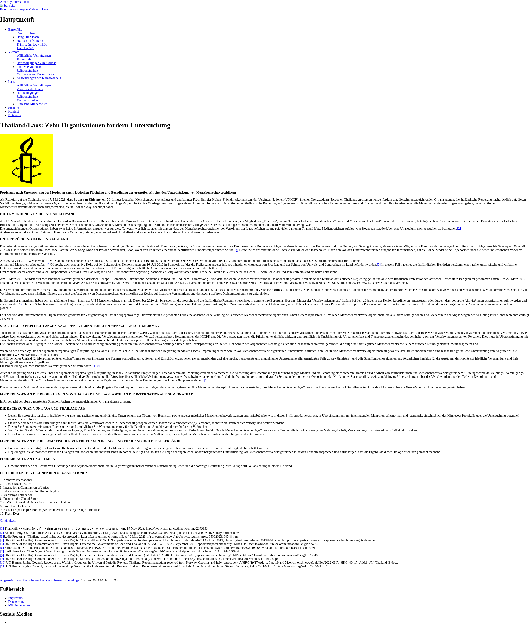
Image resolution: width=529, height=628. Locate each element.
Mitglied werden (19, 605)
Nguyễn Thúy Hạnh (30, 40)
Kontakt (13, 111)
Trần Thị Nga (25, 48)
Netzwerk (14, 115)
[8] (22, 304)
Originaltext (7, 520)
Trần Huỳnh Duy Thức (32, 44)
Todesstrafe (24, 59)
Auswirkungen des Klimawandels (39, 78)
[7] (258, 272)
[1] (313, 225)
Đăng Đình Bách (28, 37)
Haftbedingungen (28, 93)
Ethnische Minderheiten (32, 104)
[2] (459, 228)
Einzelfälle (15, 29)
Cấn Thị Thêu (26, 33)
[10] (97, 366)
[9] (199, 340)
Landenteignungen (29, 66)
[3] (236, 250)
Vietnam (13, 52)
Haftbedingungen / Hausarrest (36, 63)
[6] (220, 268)
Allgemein (7, 580)
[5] (379, 264)
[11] (206, 380)
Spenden (14, 107)
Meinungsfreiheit (28, 100)
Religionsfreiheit (27, 70)
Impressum (15, 598)
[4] (47, 264)
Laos (11, 81)
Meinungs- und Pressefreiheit (36, 74)
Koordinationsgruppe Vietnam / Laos (24, 9)
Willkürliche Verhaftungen (34, 55)
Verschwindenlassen (30, 89)
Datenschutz (16, 601)
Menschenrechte (33, 580)
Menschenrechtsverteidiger (62, 580)
